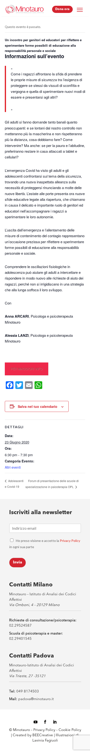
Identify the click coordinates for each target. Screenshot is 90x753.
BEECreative (42, 735)
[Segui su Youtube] (35, 722)
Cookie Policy (70, 730)
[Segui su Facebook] (45, 722)
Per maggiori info (26, 368)
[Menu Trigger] (80, 9)
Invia (17, 562)
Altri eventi (13, 467)
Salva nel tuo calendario (37, 406)
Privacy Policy (70, 541)
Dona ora (62, 9)
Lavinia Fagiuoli (45, 740)
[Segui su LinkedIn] (55, 722)
